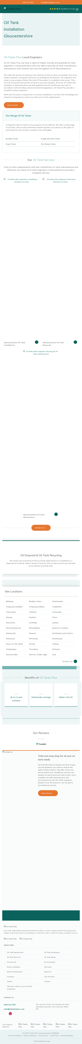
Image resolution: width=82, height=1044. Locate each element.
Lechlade (33, 623)
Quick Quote (12, 105)
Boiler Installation (13, 967)
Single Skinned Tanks (50, 139)
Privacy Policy (43, 1035)
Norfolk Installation (67, 1035)
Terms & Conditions (15, 1035)
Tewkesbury (11, 649)
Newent (32, 633)
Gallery (9, 981)
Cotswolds (56, 612)
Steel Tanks (11, 144)
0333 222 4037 (28, 2)
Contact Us (40, 528)
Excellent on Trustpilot (69, 9)
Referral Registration (15, 972)
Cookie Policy (54, 1035)
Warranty (47, 967)
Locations (10, 977)
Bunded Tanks (12, 139)
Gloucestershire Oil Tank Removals (53, 343)
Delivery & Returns (30, 1035)
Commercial (11, 962)
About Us (47, 972)
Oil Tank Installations (52, 952)
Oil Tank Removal (13, 957)
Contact (47, 981)
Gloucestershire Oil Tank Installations (14, 343)
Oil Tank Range (50, 957)
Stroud (32, 644)
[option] (16, 695)
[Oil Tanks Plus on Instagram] (10, 1013)
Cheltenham (57, 601)
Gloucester (10, 623)
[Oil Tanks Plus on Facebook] (5, 1013)
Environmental (49, 962)
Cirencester (11, 612)
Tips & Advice (49, 977)
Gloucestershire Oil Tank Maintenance (34, 516)
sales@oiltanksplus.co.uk (50, 2)
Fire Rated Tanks (48, 144)
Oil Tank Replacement (15, 952)
